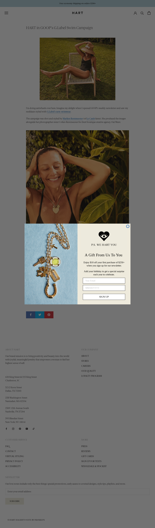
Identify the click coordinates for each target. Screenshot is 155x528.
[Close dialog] (127, 226)
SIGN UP (104, 296)
